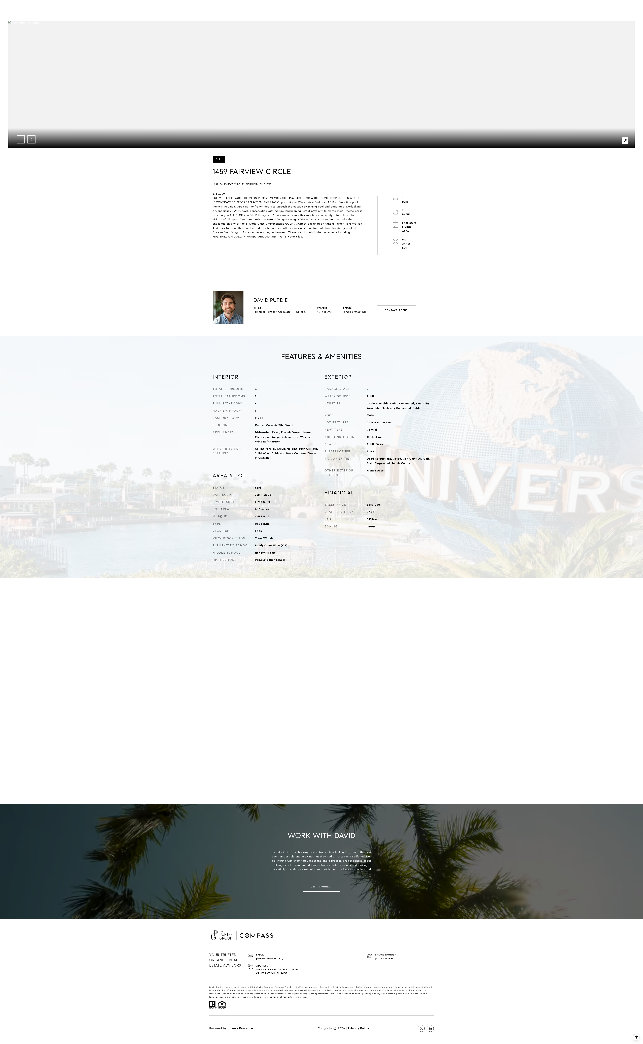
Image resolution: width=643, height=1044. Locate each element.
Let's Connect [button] (321, 886)
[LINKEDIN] (430, 1028)
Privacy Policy (358, 1028)
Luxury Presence (240, 1028)
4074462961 (324, 311)
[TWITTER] (421, 1028)
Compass (279, 987)
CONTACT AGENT (396, 310)
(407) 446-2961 (385, 958)
